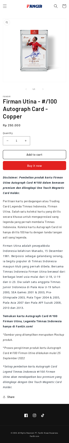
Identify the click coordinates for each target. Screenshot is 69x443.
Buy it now (34, 165)
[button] (5, 6)
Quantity (8, 133)
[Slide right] (43, 89)
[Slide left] (26, 89)
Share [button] (11, 397)
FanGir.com (34, 436)
